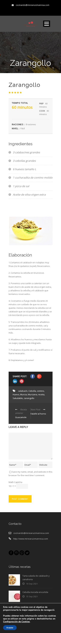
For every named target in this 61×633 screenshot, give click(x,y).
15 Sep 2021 (32, 596)
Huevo (16, 394)
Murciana (32, 394)
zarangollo (29, 398)
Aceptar (9, 627)
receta (41, 394)
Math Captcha (15, 482)
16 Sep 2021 (32, 583)
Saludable (18, 398)
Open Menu (46, 24)
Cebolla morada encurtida (35, 592)
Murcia (23, 394)
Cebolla (32, 390)
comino (40, 390)
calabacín (22, 390)
